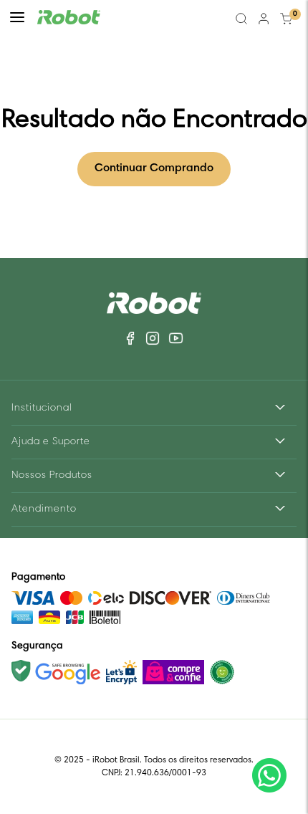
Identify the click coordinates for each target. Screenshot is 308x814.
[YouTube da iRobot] (175, 338)
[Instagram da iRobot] (152, 338)
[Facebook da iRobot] (131, 338)
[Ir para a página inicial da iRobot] (68, 18)
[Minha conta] (264, 18)
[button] (17, 19)
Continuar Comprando (154, 168)
